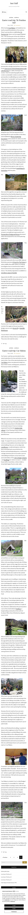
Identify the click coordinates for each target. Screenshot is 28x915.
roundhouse (4, 447)
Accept (14, 905)
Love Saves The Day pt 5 (6, 874)
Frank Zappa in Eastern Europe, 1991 (9, 882)
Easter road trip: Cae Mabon (14, 351)
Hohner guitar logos (5, 871)
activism (11, 17)
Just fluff (14, 3)
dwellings (6, 460)
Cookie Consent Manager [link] (7, 891)
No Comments (17, 25)
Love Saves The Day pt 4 (6, 877)
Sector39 (15, 328)
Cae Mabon (12, 28)
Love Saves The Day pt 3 (6, 879)
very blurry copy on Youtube (9, 273)
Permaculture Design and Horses (10, 234)
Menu (4, 12)
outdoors (16, 17)
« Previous (4, 857)
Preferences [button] (12, 901)
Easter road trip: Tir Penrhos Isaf (14, 21)
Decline (14, 908)
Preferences (14, 911)
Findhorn (18, 608)
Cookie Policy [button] (7, 899)
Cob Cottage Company (20, 457)
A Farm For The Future (19, 262)
